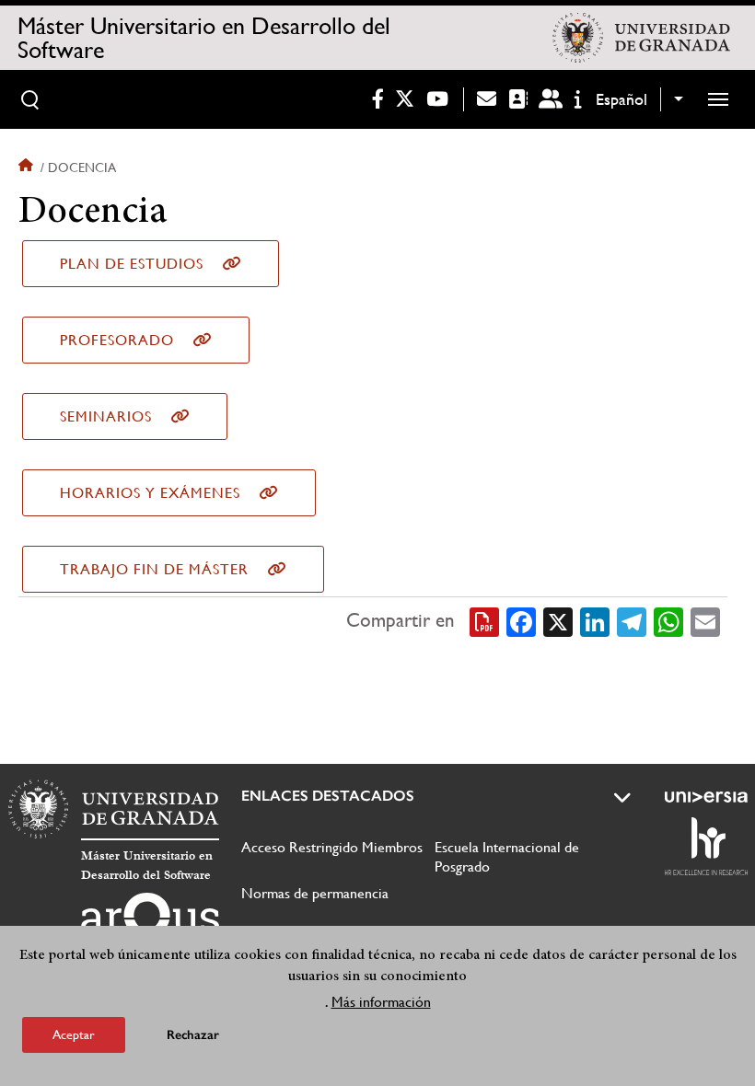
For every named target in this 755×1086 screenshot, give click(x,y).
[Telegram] (631, 621)
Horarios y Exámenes (150, 493)
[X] (558, 621)
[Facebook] (521, 621)
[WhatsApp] (668, 621)
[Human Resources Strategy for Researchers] (706, 845)
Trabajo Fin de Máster (154, 569)
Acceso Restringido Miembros (332, 847)
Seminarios (106, 416)
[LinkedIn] (595, 621)
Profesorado (117, 340)
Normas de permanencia (315, 893)
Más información (381, 1002)
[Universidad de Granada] (640, 38)
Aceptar (73, 1034)
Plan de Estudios (131, 263)
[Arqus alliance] (150, 922)
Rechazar (193, 1035)
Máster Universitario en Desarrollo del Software (203, 38)
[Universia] (706, 797)
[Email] (705, 621)
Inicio (27, 167)
